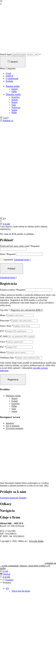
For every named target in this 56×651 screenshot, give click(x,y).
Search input (5, 54)
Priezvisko (5, 320)
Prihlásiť (11, 268)
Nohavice (15, 107)
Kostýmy (15, 97)
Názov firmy (6, 326)
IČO (3, 331)
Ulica (3, 342)
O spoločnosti (12, 78)
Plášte (14, 91)
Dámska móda (13, 94)
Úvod (8, 73)
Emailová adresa (12, 290)
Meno (3, 315)
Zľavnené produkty (14, 428)
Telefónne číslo (8, 357)
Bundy (14, 102)
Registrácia (13, 379)
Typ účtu (5, 310)
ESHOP (9, 76)
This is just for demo (20, 591)
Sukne (14, 110)
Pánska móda (13, 86)
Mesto (3, 352)
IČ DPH (4, 336)
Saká (13, 105)
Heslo (7, 254)
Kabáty (14, 89)
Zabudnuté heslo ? (22, 259)
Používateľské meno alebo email (19, 246)
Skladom (10, 423)
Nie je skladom (12, 426)
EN (7, 588)
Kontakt (9, 81)
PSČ (3, 347)
